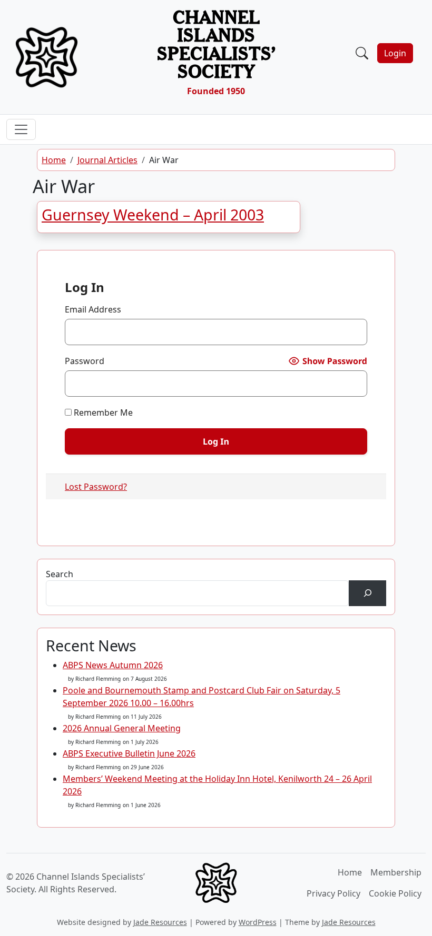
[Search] (367, 593)
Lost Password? (96, 486)
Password (84, 361)
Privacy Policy (333, 893)
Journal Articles (107, 160)
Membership (395, 872)
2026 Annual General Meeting (122, 728)
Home (54, 160)
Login (395, 53)
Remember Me (102, 412)
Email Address (93, 309)
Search (59, 574)
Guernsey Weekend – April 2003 (153, 214)
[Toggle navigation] (236, 57)
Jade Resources (160, 922)
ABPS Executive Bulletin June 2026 (129, 753)
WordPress (258, 922)
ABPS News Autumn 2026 (113, 665)
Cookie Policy (395, 893)
